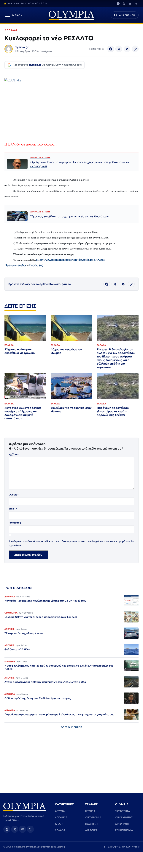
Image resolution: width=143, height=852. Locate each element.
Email (13, 508)
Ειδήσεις (36, 265)
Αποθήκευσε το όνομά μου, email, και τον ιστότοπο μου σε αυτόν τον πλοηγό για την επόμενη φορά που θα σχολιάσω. (71, 543)
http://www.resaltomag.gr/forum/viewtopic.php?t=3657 (70, 259)
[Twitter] (124, 3)
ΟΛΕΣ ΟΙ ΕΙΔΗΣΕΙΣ (71, 727)
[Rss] (136, 3)
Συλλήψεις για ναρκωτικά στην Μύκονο (71, 409)
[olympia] (71, 15)
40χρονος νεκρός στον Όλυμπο (66, 351)
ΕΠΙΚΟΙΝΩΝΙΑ (124, 830)
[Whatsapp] (127, 49)
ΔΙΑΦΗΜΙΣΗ (122, 823)
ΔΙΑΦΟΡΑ (91, 830)
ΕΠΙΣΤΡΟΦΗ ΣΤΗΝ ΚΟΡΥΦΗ (122, 846)
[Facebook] (118, 3)
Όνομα (14, 494)
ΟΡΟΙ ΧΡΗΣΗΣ (124, 817)
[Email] (130, 3)
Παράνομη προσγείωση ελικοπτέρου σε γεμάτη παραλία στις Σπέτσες (113, 411)
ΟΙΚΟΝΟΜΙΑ (93, 817)
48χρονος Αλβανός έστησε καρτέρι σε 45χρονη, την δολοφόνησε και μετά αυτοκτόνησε (22, 413)
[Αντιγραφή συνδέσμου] (135, 49)
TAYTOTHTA (122, 811)
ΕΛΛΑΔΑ (11, 30)
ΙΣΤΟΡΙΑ (90, 811)
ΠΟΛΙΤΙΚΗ (91, 823)
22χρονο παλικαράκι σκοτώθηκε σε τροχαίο (19, 351)
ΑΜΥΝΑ (60, 811)
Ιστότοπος (15, 522)
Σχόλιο (14, 454)
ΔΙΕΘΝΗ (60, 823)
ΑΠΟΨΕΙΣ (61, 817)
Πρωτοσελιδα (15, 265)
